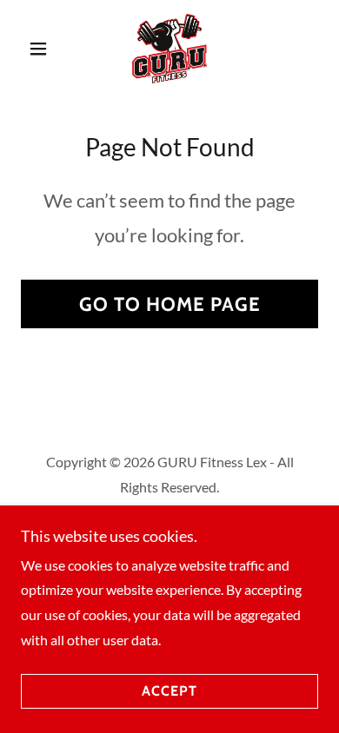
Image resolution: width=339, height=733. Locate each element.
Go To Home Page (170, 304)
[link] (170, 48)
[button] (43, 48)
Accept (169, 691)
